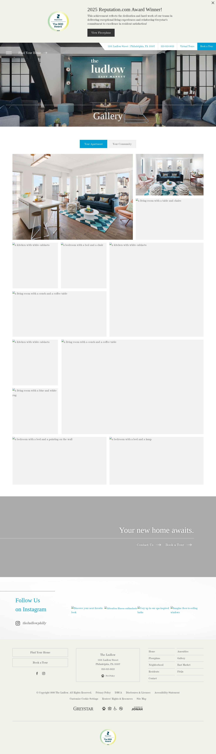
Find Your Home (30, 53)
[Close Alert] (213, 4)
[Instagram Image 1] (87, 610)
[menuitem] (161, 651)
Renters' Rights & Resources (117, 698)
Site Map (141, 698)
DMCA (118, 692)
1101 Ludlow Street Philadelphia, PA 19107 (108, 662)
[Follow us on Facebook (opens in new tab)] (37, 674)
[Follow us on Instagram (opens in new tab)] (43, 674)
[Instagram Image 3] (154, 610)
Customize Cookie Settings (84, 698)
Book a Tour (175, 544)
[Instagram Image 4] (187, 610)
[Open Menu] (9, 52)
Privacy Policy (103, 692)
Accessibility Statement (167, 692)
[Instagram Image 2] (120, 608)
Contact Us (145, 544)
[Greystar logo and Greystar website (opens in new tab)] (83, 710)
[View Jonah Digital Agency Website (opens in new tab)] (137, 709)
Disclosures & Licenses (138, 692)
